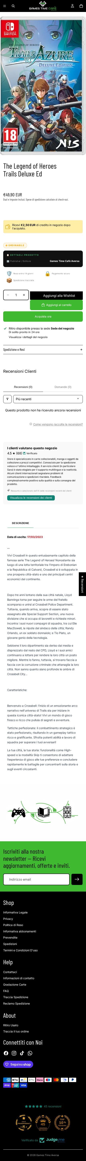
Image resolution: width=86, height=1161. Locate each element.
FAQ (6, 991)
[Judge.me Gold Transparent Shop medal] (24, 1123)
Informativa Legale (15, 912)
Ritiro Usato (10, 1025)
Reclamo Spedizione (16, 1003)
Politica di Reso (13, 925)
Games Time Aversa (47, 1155)
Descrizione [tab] (20, 523)
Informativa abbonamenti (19, 931)
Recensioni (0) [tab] (23, 386)
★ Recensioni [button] (82, 584)
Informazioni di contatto (18, 978)
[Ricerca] (13, 6)
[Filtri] (7, 399)
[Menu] (4, 6)
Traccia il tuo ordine (16, 1031)
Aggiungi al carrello (58, 305)
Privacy (8, 918)
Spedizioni (10, 944)
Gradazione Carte (14, 984)
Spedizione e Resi (14, 349)
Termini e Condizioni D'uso (20, 950)
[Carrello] (81, 6)
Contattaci (10, 972)
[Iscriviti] (77, 879)
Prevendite (10, 937)
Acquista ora (43, 316)
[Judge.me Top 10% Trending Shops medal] (62, 1123)
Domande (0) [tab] (63, 386)
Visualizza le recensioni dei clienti (31, 497)
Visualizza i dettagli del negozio (28, 337)
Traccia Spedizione (15, 997)
